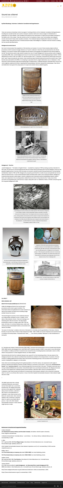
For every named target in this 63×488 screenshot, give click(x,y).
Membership (37, 482)
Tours (27, 482)
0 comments (14, 17)
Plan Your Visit (5, 482)
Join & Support (39, 1)
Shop (57, 1)
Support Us (44, 482)
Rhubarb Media (12, 486)
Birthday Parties (21, 482)
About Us (47, 1)
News (60, 1)
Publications (8, 17)
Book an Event (13, 482)
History (3, 17)
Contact (53, 1)
